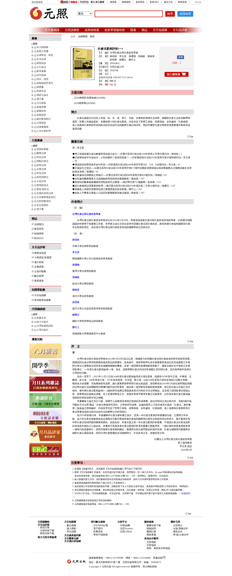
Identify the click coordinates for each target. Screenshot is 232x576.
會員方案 (44, 527)
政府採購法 (42, 177)
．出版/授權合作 (179, 528)
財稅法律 (41, 165)
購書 (133, 30)
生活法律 (41, 59)
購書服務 (126, 2)
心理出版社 (42, 329)
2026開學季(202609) (84, 103)
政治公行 (39, 238)
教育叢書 (41, 71)
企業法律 (41, 169)
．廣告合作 (177, 531)
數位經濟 (39, 276)
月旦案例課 (52, 30)
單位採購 (71, 531)
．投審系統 (97, 531)
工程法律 (41, 181)
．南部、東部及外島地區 (157, 548)
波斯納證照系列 (45, 83)
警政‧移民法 (43, 189)
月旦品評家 (180, 30)
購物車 (113, 2)
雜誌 (144, 30)
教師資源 (182, 2)
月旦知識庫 (160, 30)
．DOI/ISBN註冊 (99, 525)
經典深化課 (40, 253)
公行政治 (41, 67)
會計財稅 (39, 262)
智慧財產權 (42, 149)
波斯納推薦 (92, 30)
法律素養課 (42, 127)
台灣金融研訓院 (45, 325)
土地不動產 (40, 271)
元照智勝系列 (44, 201)
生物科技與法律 (45, 193)
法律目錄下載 (47, 530)
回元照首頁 (37, 2)
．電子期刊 (97, 528)
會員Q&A (154, 2)
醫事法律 (41, 153)
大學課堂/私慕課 (42, 257)
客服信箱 (157, 557)
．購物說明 (150, 528)
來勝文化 (41, 317)
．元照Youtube (125, 528)
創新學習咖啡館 (115, 30)
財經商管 (39, 233)
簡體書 (40, 87)
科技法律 (41, 173)
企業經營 (39, 266)
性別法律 (41, 157)
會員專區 (140, 2)
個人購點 (71, 528)
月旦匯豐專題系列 (46, 197)
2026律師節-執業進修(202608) (89, 97)
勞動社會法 (42, 161)
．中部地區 (150, 545)
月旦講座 (41, 103)
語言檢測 (41, 75)
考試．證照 (42, 79)
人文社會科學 (44, 131)
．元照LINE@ (125, 531)
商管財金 (41, 63)
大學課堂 (41, 123)
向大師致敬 (42, 47)
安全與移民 (42, 205)
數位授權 (71, 525)
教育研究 (39, 229)
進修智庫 (41, 107)
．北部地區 (150, 542)
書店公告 (168, 2)
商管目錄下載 (47, 533)
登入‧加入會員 (97, 2)
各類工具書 (42, 51)
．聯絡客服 (150, 534)
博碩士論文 (42, 95)
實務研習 (41, 111)
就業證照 (41, 115)
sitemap (198, 2)
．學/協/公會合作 (180, 534)
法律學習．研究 (45, 55)
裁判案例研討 (44, 119)
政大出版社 (42, 321)
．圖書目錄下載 (152, 525)
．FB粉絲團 (124, 525)
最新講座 (39, 280)
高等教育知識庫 (42, 300)
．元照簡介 (177, 525)
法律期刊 (39, 224)
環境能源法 (42, 185)
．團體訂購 (150, 531)
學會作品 (41, 91)
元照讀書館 (72, 30)
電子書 (40, 99)
